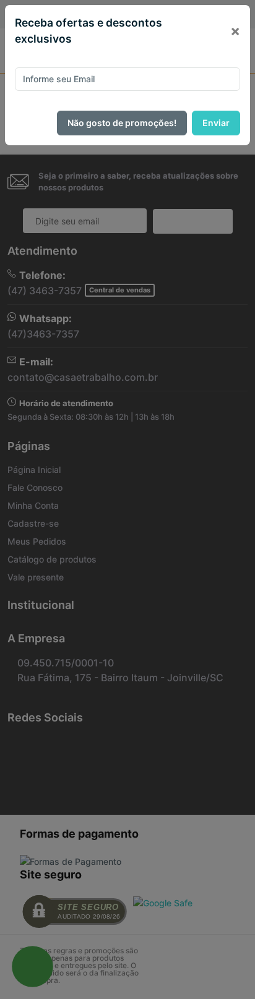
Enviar (216, 122)
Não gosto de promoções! (121, 122)
